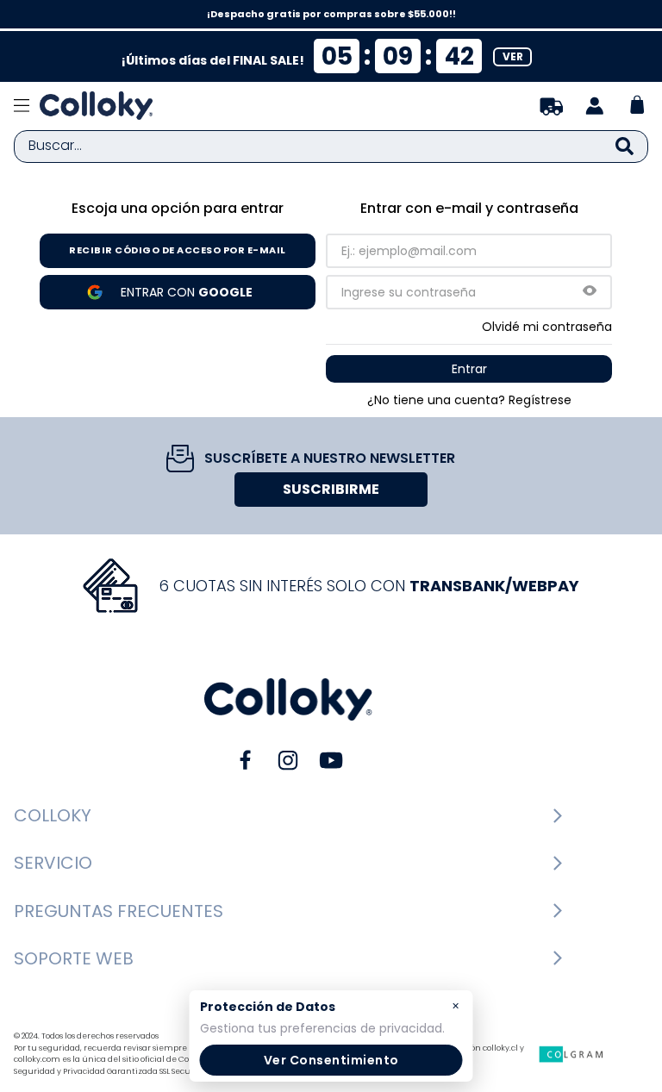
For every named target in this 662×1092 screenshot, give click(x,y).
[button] (589, 292)
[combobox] (331, 146)
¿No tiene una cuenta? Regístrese (469, 400)
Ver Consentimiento (331, 1060)
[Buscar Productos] (624, 146)
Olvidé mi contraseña (547, 327)
